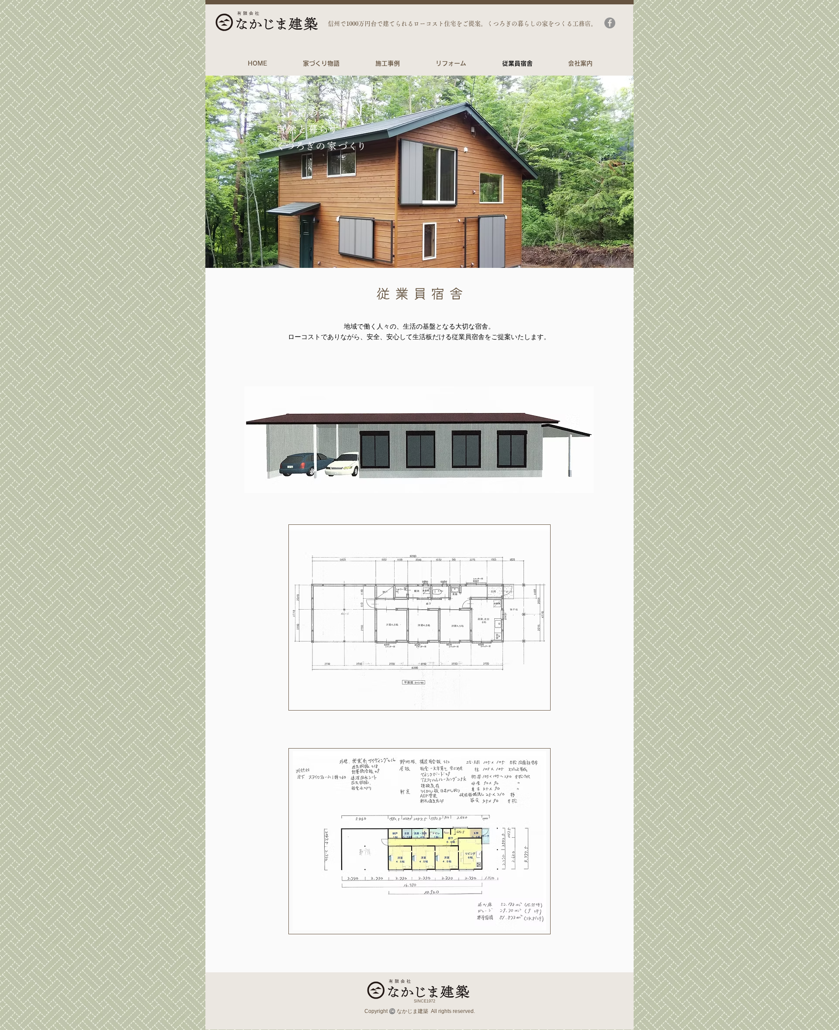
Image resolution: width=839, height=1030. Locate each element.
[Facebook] (609, 22)
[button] (419, 172)
